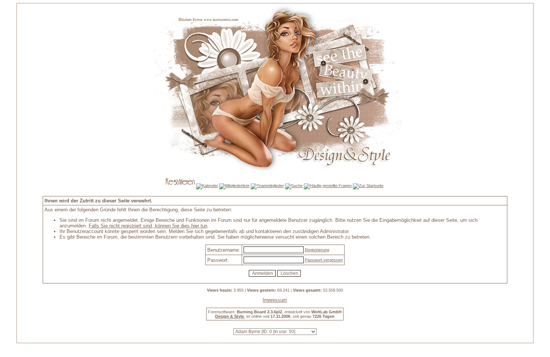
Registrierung (317, 250)
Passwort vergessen (324, 260)
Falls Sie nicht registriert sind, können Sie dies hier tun (148, 226)
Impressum (275, 300)
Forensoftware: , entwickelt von (275, 312)
